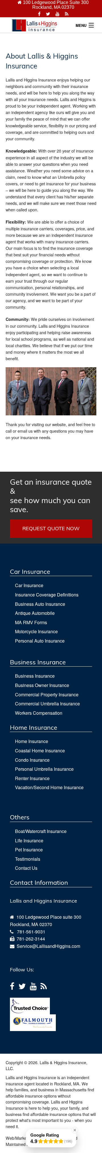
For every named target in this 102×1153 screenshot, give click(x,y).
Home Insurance (31, 741)
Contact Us (26, 868)
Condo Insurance (32, 760)
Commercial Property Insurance (46, 694)
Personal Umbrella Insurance (44, 769)
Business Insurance (35, 676)
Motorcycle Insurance (36, 631)
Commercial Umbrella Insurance (47, 703)
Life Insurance (29, 840)
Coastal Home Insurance (40, 750)
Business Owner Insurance (42, 685)
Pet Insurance (29, 849)
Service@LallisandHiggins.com (47, 946)
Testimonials (27, 859)
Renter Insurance (32, 778)
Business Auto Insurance (40, 604)
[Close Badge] (75, 1130)
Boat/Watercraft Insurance (41, 831)
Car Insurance (29, 585)
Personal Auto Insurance (40, 640)
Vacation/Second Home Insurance (49, 787)
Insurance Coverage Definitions (46, 594)
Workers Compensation (38, 713)
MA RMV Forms (31, 622)
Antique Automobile (35, 613)
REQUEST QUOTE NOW (51, 528)
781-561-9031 (31, 931)
